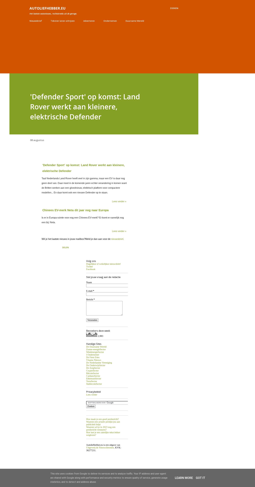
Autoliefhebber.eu (48, 8)
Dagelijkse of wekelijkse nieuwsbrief (103, 264)
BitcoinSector (92, 373)
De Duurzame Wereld (96, 346)
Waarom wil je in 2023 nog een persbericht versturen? (100, 428)
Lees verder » (119, 201)
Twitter (89, 266)
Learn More (184, 478)
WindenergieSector (95, 352)
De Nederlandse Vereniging (99, 362)
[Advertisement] (104, 46)
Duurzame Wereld (135, 20)
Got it (200, 478)
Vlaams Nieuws (93, 360)
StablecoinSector (94, 384)
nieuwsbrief (117, 239)
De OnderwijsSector (95, 365)
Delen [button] (65, 247)
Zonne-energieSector (96, 349)
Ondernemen (110, 20)
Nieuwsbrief (36, 20)
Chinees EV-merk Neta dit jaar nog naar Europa (75, 210)
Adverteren (89, 20)
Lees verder (91, 394)
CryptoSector (92, 370)
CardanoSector (93, 376)
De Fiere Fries (92, 357)
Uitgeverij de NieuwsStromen (100, 447)
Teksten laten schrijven (63, 20)
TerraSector (91, 381)
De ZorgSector (93, 368)
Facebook (90, 269)
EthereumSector (93, 378)
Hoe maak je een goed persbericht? (102, 419)
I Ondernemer (92, 354)
